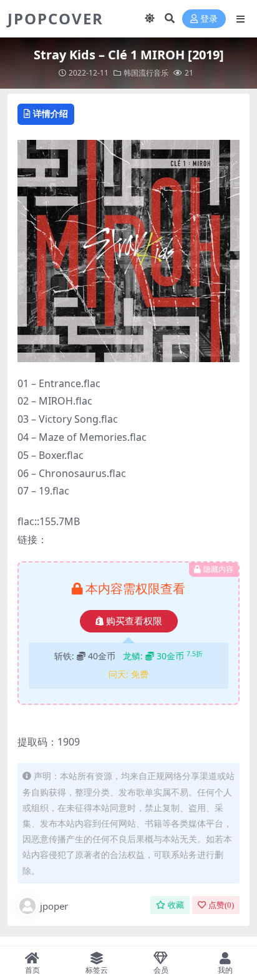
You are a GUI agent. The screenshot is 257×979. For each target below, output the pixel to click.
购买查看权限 (134, 621)
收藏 (176, 905)
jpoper (54, 906)
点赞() (221, 905)
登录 (209, 19)
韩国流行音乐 (146, 72)
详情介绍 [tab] (50, 113)
